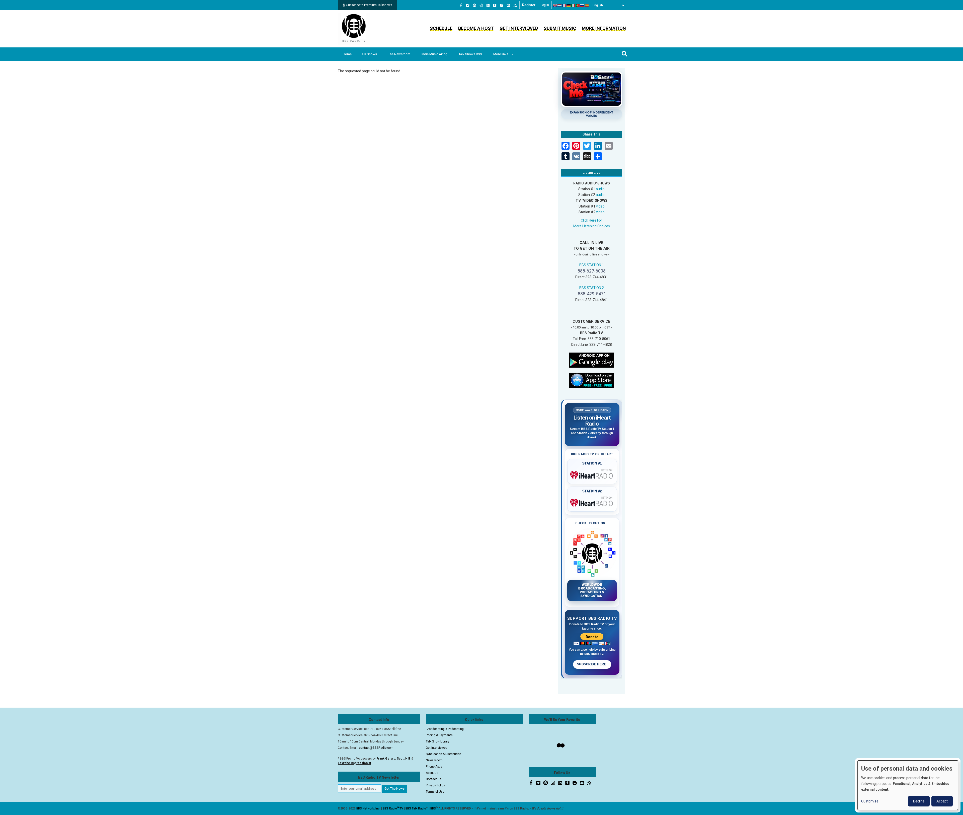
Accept (942, 801)
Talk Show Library (437, 741)
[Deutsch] (569, 5)
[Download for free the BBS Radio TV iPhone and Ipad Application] (591, 380)
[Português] (578, 5)
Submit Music (560, 28)
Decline (919, 801)
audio (600, 189)
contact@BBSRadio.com (376, 748)
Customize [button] (869, 801)
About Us (432, 773)
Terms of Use (435, 791)
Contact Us (433, 779)
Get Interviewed (519, 28)
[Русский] (582, 5)
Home (347, 54)
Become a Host (476, 28)
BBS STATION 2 (591, 288)
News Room (434, 760)
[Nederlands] (559, 5)
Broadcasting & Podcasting (445, 729)
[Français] (564, 5)
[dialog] (908, 785)
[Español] (587, 5)
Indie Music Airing (434, 54)
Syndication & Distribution (443, 754)
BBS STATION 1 (591, 265)
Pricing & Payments (439, 735)
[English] (555, 5)
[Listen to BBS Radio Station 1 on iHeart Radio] (592, 474)
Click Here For (591, 220)
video (600, 206)
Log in (545, 5)
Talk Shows (368, 54)
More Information (604, 28)
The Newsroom (399, 54)
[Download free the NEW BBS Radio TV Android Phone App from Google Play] (591, 360)
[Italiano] (573, 5)
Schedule (441, 28)
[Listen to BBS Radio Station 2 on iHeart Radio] (592, 502)
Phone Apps (434, 766)
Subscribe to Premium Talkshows (369, 5)
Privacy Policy (435, 785)
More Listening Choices (591, 226)
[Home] (354, 29)
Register (528, 5)
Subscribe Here (592, 664)
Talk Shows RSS (470, 54)
